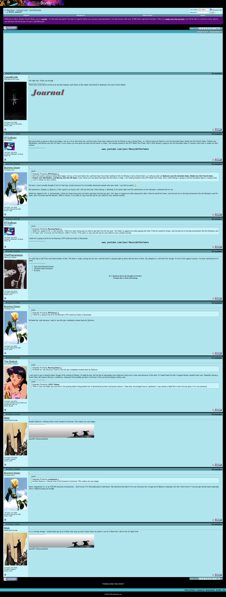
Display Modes (215, 31)
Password (193, 12)
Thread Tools (201, 31)
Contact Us (200, 590)
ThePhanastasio (13, 255)
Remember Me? (217, 10)
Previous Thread (108, 583)
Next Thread (119, 583)
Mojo (7, 418)
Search (202, 15)
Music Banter (11, 10)
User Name (193, 9)
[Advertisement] (26, 52)
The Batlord (10, 361)
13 (212, 28)
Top (224, 590)
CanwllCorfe (11, 77)
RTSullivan (10, 137)
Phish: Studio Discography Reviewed (44, 266)
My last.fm (37, 270)
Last (217, 28)
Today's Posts (147, 15)
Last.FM (32, 439)
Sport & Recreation (35, 10)
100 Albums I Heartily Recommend (43, 268)
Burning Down (12, 167)
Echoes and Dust (42, 439)
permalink (218, 73)
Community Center (22, 10)
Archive (218, 590)
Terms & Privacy (189, 590)
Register (26, 15)
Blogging (80, 15)
